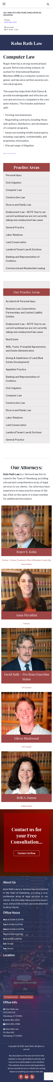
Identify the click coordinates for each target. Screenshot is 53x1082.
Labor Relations (14, 234)
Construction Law (15, 197)
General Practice (15, 227)
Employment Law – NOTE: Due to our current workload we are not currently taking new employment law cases (26, 216)
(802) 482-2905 (10, 22)
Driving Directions (11, 997)
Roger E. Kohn (26, 552)
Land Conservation (16, 242)
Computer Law (14, 190)
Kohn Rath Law (26, 43)
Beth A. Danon (26, 798)
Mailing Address (26, 997)
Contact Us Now (26, 853)
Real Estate (12, 339)
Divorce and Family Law (18, 204)
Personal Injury (14, 175)
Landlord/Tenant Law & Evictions (24, 249)
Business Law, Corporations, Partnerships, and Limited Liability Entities (24, 312)
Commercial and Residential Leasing (25, 268)
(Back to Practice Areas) (9, 153)
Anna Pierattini (26, 615)
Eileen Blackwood (26, 738)
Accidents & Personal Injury (21, 301)
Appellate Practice (16, 369)
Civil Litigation (13, 182)
